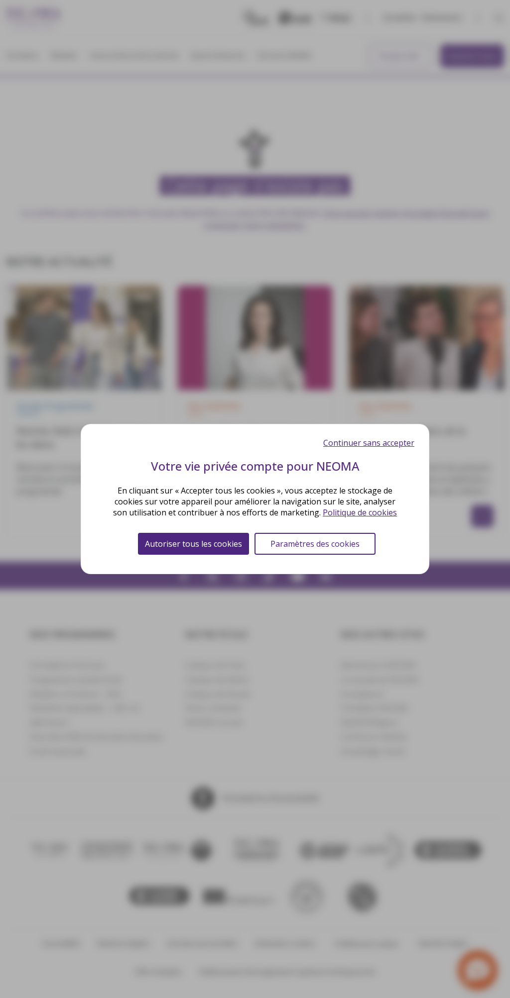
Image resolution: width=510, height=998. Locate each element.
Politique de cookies (360, 512)
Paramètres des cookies (315, 543)
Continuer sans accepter (368, 442)
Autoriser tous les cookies (193, 543)
